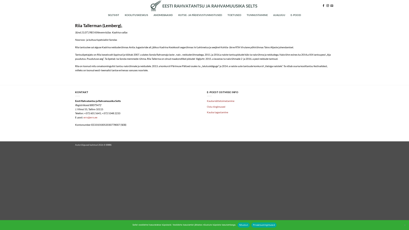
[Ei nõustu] (405, 226)
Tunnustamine (257, 14)
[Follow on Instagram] (327, 5)
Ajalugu (279, 14)
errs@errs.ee (90, 117)
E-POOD (296, 14)
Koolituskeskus (136, 14)
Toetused (234, 14)
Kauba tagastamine (217, 112)
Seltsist (113, 14)
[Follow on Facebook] (323, 5)
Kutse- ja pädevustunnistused (200, 14)
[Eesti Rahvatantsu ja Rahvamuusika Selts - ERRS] (204, 6)
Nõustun (243, 225)
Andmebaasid (163, 14)
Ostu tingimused (216, 106)
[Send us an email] (332, 5)
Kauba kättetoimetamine (220, 100)
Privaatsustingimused (264, 225)
